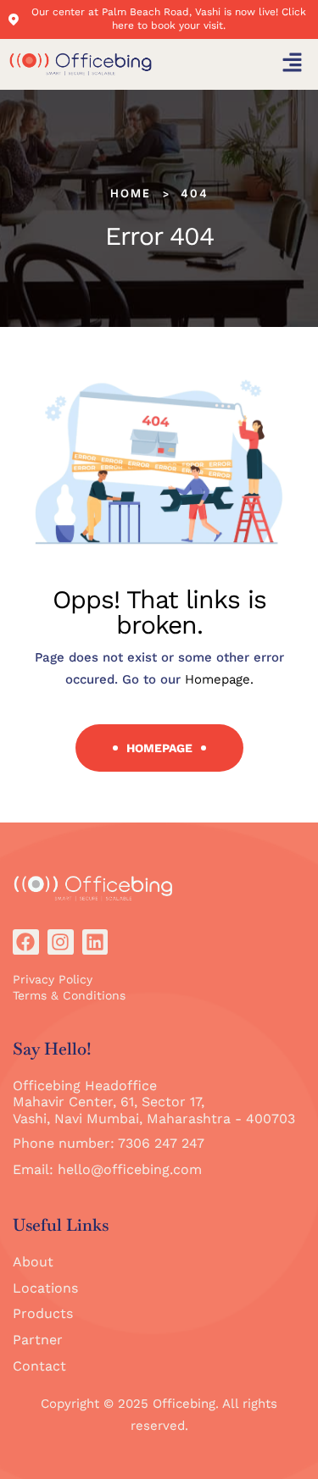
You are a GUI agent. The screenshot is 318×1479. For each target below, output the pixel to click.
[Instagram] (60, 942)
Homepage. (219, 679)
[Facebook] (26, 942)
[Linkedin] (95, 942)
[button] (293, 64)
